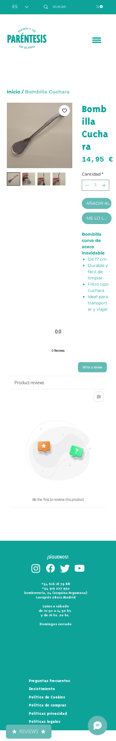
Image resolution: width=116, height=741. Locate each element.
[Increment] (104, 185)
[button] (100, 6)
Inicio (13, 92)
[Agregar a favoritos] (64, 110)
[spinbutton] (95, 185)
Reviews (28, 731)
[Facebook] (50, 568)
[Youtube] (79, 568)
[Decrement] (86, 185)
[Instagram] (36, 568)
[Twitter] (65, 568)
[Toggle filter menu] (99, 397)
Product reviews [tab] (29, 382)
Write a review (92, 367)
